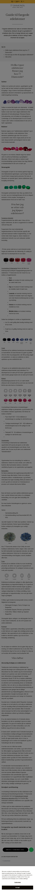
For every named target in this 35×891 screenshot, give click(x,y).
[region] (17, 878)
